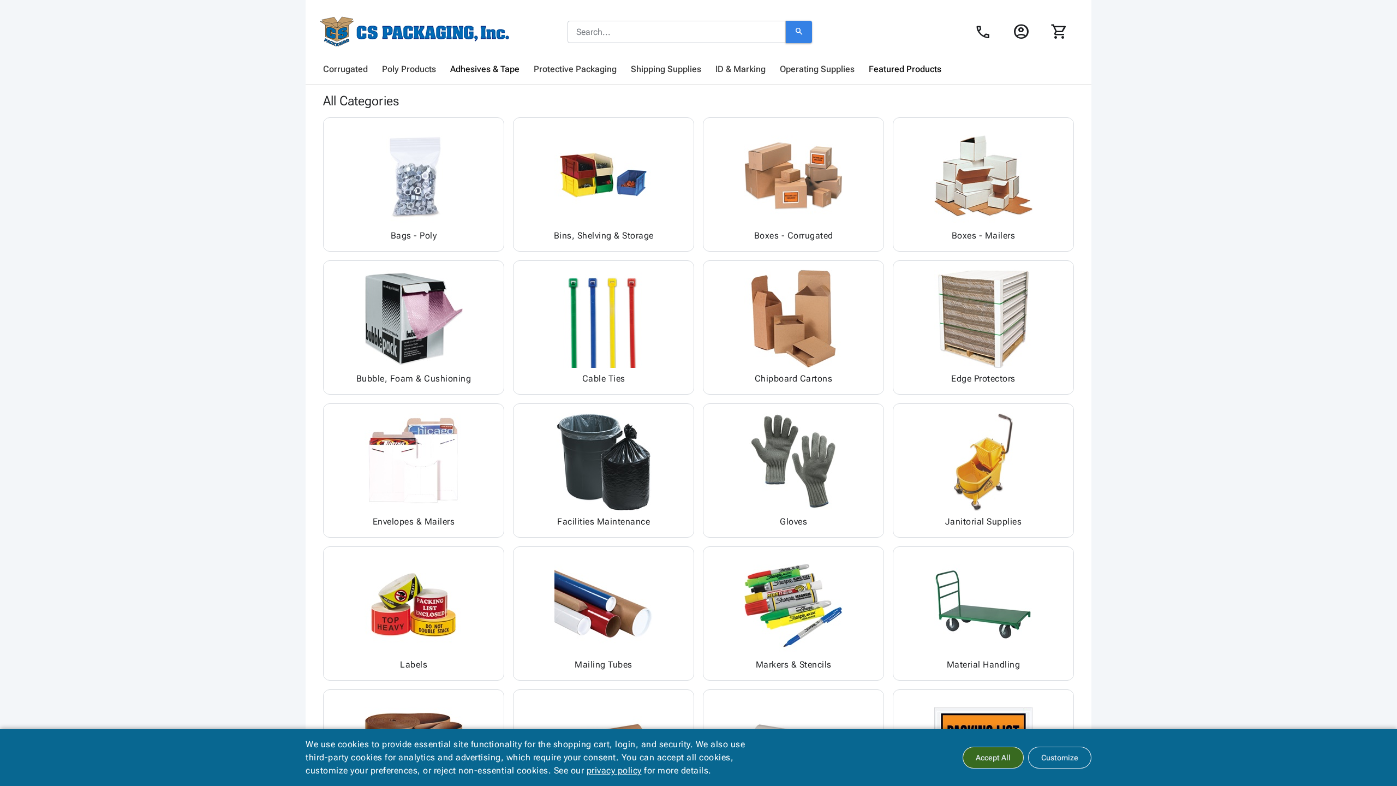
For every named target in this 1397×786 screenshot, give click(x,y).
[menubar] (698, 69)
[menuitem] (345, 69)
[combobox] (676, 32)
